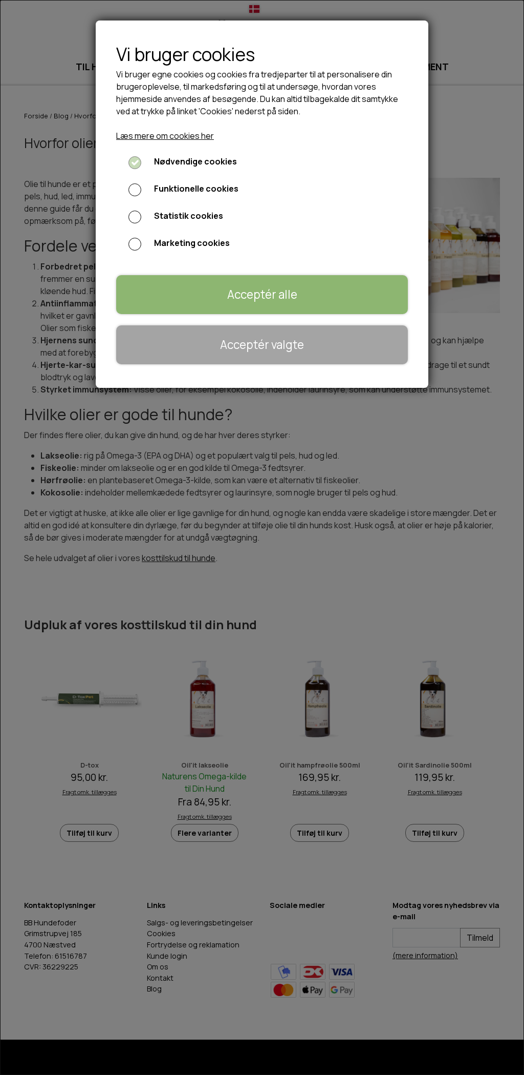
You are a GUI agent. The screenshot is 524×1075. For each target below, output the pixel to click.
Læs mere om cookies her (165, 135)
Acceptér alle (262, 294)
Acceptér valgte (262, 345)
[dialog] (262, 537)
